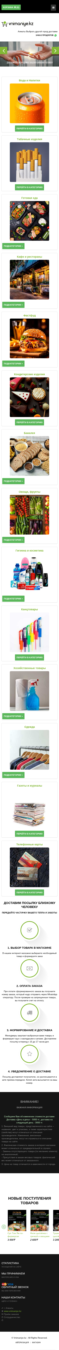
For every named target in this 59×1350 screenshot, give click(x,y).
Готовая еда (29, 198)
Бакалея (29, 433)
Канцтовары (29, 609)
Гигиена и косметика (29, 550)
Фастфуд (29, 315)
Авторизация (22, 1342)
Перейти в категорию (29, 128)
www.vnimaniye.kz (12, 1311)
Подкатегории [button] (13, 246)
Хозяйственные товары (29, 668)
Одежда (29, 726)
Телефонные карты (29, 844)
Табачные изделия (29, 139)
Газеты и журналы (29, 785)
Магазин (36, 1342)
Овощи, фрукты (29, 491)
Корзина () (11, 7)
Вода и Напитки (29, 80)
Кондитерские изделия (29, 374)
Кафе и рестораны (29, 256)
